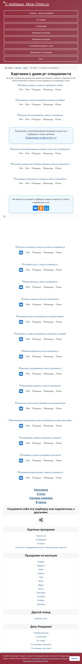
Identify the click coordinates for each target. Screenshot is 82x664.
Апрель (41, 573)
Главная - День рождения (41, 13)
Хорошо (74, 658)
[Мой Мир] (46, 208)
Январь (41, 562)
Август (41, 589)
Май (41, 577)
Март (41, 569)
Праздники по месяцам (41, 52)
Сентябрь (41, 593)
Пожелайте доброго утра (41, 46)
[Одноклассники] (41, 208)
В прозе (41, 502)
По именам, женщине (41, 644)
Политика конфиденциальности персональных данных (41, 547)
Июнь (41, 581)
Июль (41, 585)
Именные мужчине (41, 33)
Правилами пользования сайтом (35, 661)
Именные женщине (41, 39)
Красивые (41, 489)
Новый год (41, 536)
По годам (41, 20)
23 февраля (41, 540)
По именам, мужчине (41, 648)
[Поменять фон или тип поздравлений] (41, 228)
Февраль (41, 565)
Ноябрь (41, 600)
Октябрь (41, 596)
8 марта (41, 543)
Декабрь (41, 604)
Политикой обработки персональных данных (49, 658)
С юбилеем (41, 26)
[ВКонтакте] (35, 208)
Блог (41, 59)
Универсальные (41, 633)
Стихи (41, 494)
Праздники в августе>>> (41, 137)
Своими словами (41, 498)
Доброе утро (41, 618)
